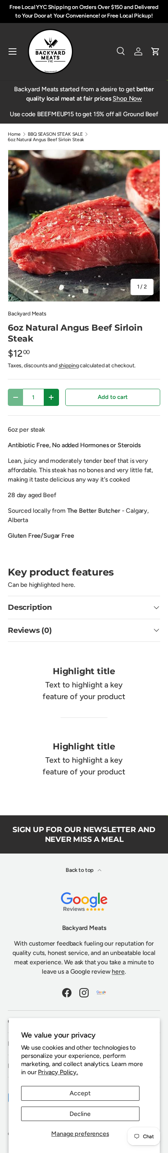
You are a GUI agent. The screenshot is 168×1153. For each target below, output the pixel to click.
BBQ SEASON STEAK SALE (55, 134)
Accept (80, 1093)
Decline (80, 1114)
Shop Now (127, 98)
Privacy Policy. (58, 1072)
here (118, 971)
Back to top (80, 870)
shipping (69, 365)
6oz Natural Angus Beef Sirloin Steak (46, 139)
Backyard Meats (27, 313)
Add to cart (112, 396)
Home (14, 134)
